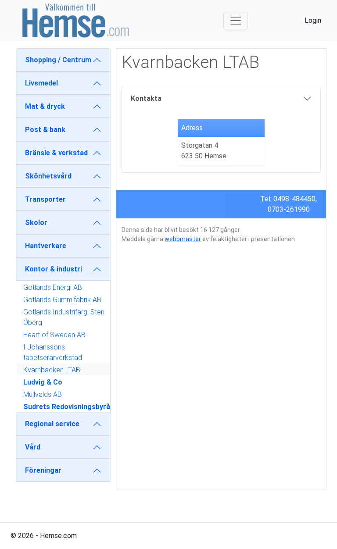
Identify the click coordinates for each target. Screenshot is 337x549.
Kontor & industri (53, 269)
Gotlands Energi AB (52, 287)
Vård (32, 447)
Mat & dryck (45, 106)
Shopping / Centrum (58, 60)
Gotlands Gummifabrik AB (62, 300)
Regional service (52, 424)
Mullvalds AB (42, 394)
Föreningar (43, 470)
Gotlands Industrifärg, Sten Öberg (63, 317)
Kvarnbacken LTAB (51, 370)
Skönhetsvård (48, 176)
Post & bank (45, 129)
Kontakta (146, 98)
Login (313, 20)
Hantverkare (45, 246)
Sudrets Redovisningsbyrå (66, 407)
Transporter (45, 199)
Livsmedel (41, 83)
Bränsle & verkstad (56, 153)
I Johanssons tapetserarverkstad (52, 352)
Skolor (36, 222)
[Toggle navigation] (235, 20)
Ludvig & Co (42, 382)
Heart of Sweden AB (54, 335)
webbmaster (183, 238)
